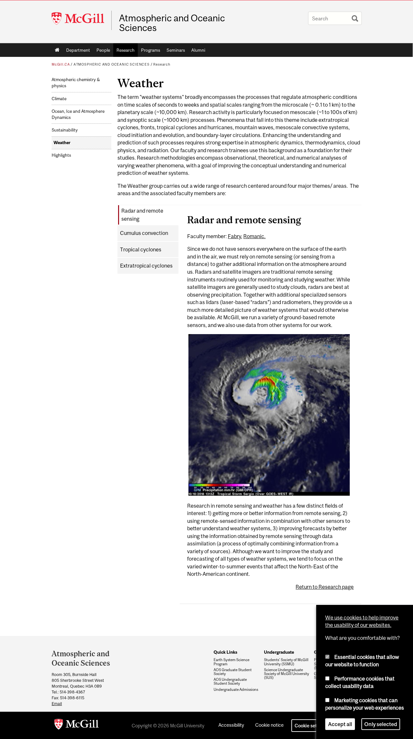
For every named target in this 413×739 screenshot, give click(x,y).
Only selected (380, 724)
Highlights (61, 155)
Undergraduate (279, 652)
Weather (62, 142)
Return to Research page (325, 587)
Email (57, 703)
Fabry (234, 236)
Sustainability (65, 130)
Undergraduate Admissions (236, 689)
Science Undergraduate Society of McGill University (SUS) (286, 674)
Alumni (198, 50)
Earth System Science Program (231, 662)
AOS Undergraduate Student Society (230, 681)
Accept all (340, 724)
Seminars (175, 50)
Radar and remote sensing (142, 215)
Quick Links (225, 652)
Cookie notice (269, 725)
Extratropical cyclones (146, 266)
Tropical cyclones (140, 249)
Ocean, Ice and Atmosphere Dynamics (78, 114)
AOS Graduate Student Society (233, 672)
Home (57, 50)
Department (78, 50)
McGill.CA (61, 64)
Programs (150, 50)
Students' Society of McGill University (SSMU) (286, 662)
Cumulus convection (144, 233)
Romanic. (254, 236)
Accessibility (231, 725)
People (103, 50)
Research (125, 50)
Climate (59, 98)
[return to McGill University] (76, 725)
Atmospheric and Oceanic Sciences (172, 23)
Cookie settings (311, 725)
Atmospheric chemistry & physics (76, 82)
